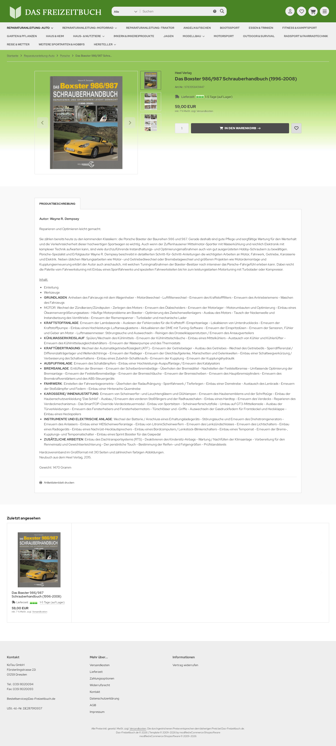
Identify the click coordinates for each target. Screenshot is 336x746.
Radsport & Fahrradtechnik (306, 36)
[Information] (214, 11)
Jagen (168, 36)
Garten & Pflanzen (22, 36)
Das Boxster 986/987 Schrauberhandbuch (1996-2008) (36, 594)
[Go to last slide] (42, 122)
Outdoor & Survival (259, 36)
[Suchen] (221, 11)
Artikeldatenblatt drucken (59, 482)
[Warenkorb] (313, 11)
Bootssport (230, 28)
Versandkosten (205, 111)
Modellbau (192, 36)
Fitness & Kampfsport (299, 28)
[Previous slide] (14, 572)
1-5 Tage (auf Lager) (218, 97)
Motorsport (224, 36)
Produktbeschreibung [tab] (57, 204)
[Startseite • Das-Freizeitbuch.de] (55, 19)
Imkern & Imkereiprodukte (134, 36)
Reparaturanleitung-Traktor (150, 28)
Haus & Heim (55, 36)
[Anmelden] (290, 11)
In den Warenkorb (240, 128)
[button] (125, 11)
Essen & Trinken (261, 28)
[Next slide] (129, 122)
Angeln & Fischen (197, 28)
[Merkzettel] (301, 11)
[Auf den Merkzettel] (296, 128)
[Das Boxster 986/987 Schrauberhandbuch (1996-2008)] (39, 559)
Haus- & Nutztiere (87, 36)
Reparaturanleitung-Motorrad (87, 28)
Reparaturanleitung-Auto (28, 28)
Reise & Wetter (18, 44)
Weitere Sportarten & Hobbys (62, 44)
